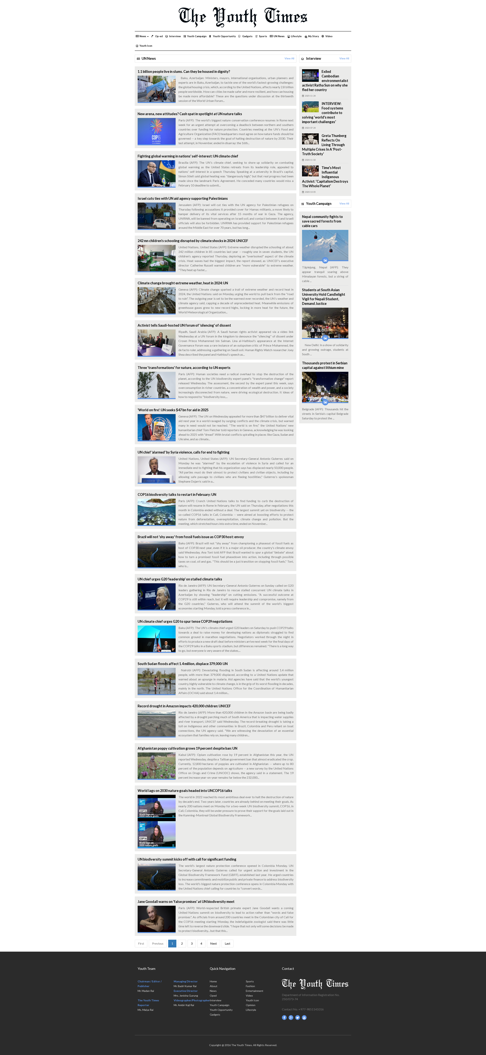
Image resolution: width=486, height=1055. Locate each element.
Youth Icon (146, 45)
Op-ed (159, 36)
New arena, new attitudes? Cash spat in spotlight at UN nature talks (190, 114)
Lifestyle (296, 36)
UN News (279, 36)
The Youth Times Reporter (148, 1003)
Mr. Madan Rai (146, 990)
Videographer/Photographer (192, 1000)
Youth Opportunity (224, 36)
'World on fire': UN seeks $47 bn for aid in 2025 (173, 410)
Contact (288, 968)
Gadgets (247, 36)
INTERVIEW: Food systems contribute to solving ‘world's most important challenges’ (322, 112)
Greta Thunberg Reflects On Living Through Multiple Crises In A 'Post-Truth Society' (324, 145)
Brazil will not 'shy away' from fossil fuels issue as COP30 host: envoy (191, 537)
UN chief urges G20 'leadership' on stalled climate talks (180, 579)
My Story (313, 36)
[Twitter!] (297, 1017)
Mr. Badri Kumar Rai (185, 986)
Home (213, 981)
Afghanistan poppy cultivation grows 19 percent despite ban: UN (187, 748)
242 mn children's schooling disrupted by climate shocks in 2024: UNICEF (193, 241)
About (213, 986)
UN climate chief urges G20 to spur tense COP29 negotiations (185, 621)
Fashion (250, 986)
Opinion (250, 1005)
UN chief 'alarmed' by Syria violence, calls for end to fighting (184, 452)
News (213, 990)
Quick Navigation (222, 968)
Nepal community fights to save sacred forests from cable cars (322, 221)
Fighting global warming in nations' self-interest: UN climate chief (188, 156)
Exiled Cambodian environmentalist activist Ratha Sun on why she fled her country (325, 80)
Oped (213, 995)
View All (289, 58)
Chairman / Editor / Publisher (150, 984)
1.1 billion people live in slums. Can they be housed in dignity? (184, 71)
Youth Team (146, 968)
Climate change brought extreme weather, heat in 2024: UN (183, 283)
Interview (175, 36)
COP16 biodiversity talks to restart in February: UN (177, 494)
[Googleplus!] (291, 1017)
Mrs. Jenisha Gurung (186, 995)
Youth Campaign (197, 36)
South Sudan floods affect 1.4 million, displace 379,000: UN (183, 664)
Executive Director (186, 990)
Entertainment (254, 990)
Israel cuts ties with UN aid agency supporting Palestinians (183, 198)
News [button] (143, 36)
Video (328, 36)
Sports (263, 36)
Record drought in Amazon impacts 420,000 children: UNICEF (184, 706)
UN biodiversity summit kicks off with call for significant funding (187, 859)
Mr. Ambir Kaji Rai (184, 1005)
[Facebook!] (284, 1017)
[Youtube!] (304, 1017)
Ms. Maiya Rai (145, 1009)
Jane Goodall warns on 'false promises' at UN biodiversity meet (186, 901)
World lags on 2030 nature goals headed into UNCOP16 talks (185, 790)
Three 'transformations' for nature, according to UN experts (184, 368)
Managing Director (186, 981)
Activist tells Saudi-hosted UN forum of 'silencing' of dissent (184, 325)
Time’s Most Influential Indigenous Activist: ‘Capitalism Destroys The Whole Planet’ (325, 177)
